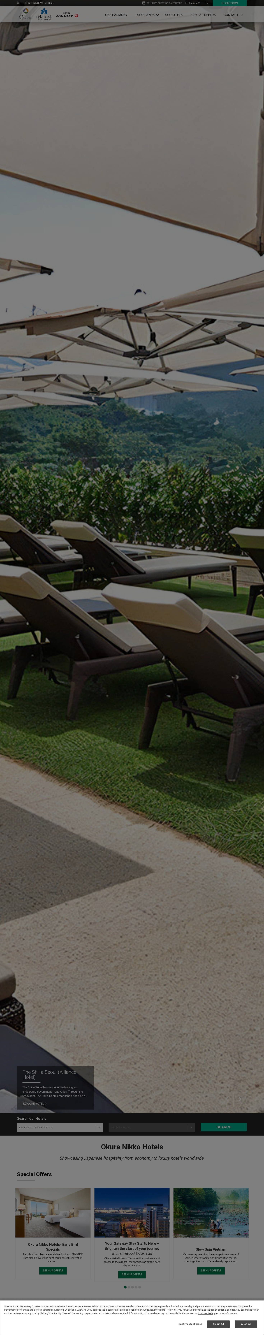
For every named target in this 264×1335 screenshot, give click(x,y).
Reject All (218, 1324)
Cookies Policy (206, 1313)
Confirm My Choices (190, 1324)
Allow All (246, 1324)
